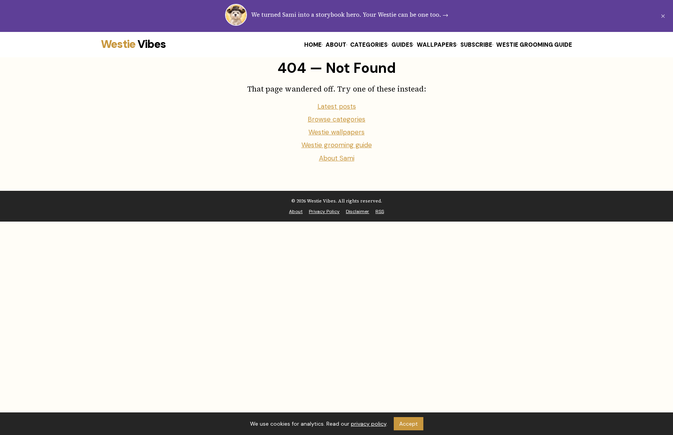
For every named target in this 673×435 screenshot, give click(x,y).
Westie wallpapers (336, 132)
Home (313, 45)
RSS (379, 211)
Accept (408, 423)
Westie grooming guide (336, 145)
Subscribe (476, 45)
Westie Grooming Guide (534, 45)
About (336, 45)
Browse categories (336, 119)
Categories (369, 45)
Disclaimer (357, 211)
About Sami (336, 158)
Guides (402, 45)
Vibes (133, 44)
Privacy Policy (324, 211)
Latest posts (336, 106)
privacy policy (368, 423)
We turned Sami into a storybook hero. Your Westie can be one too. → (349, 15)
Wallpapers (436, 45)
